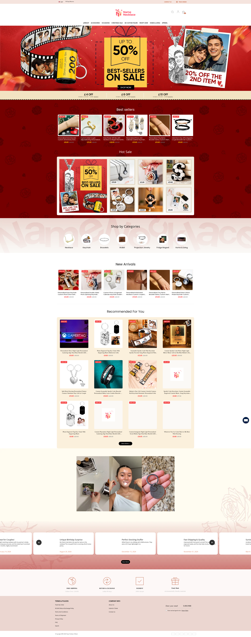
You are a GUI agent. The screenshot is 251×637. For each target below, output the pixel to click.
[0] (183, 12)
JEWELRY (86, 23)
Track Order (182, 2)
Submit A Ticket (113, 621)
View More (125, 575)
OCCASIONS (106, 23)
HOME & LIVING (155, 23)
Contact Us (112, 625)
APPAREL (165, 23)
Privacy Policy (59, 632)
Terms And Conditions (61, 625)
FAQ (56, 635)
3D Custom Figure (131, 23)
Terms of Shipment (60, 628)
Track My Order (59, 618)
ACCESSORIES (95, 23)
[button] (39, 554)
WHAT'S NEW (144, 23)
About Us (111, 618)
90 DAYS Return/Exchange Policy (64, 621)
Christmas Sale (117, 23)
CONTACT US (167, 2)
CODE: (94, 96)
